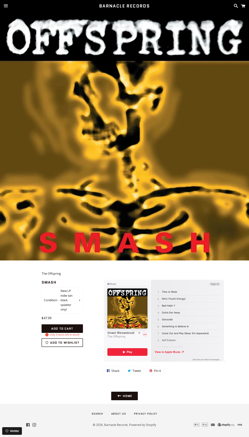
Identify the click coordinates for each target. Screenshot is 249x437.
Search (97, 414)
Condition (50, 300)
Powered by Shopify (142, 425)
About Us (118, 414)
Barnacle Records (124, 6)
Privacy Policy (145, 414)
